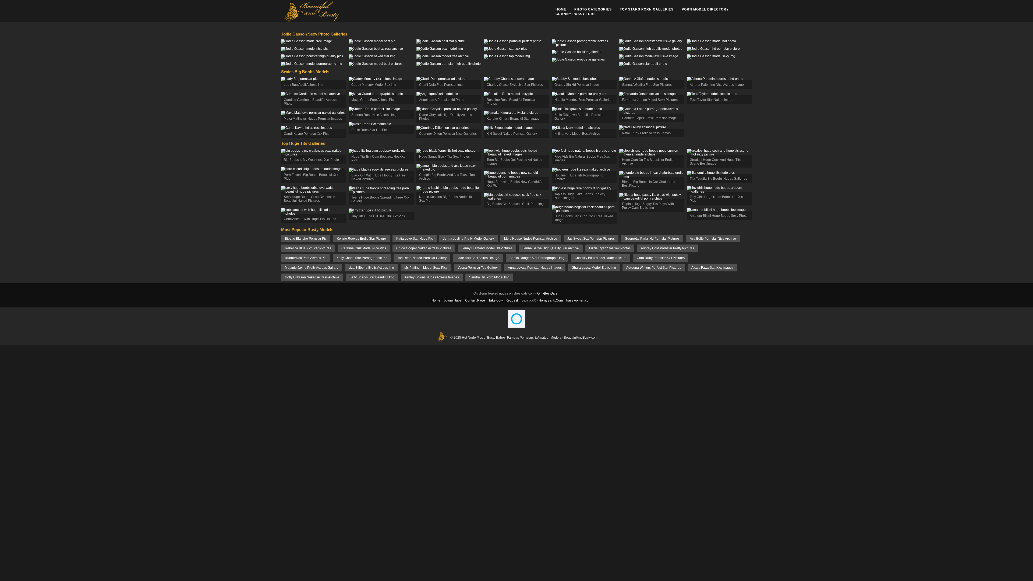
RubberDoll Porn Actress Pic (305, 258)
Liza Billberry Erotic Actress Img (371, 268)
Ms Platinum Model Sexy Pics (425, 268)
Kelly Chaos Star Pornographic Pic (362, 258)
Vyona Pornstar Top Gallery (478, 268)
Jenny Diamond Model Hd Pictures (487, 248)
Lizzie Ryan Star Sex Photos (610, 248)
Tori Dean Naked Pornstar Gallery (422, 258)
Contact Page (475, 300)
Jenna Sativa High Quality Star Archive (551, 248)
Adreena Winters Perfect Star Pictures (653, 268)
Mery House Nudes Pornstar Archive (530, 238)
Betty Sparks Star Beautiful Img (371, 277)
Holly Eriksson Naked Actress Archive (312, 277)
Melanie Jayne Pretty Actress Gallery (311, 268)
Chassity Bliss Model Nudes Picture (601, 258)
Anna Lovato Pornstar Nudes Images (535, 268)
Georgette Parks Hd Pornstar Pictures (652, 238)
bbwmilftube (453, 300)
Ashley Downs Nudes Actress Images (432, 277)
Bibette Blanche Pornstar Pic (306, 238)
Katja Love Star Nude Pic (414, 238)
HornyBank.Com (551, 300)
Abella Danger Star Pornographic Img (537, 258)
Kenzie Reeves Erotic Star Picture (361, 238)
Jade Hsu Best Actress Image (478, 258)
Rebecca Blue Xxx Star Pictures (308, 248)
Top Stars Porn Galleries (647, 9)
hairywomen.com (578, 300)
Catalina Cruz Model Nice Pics (363, 248)
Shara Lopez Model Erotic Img (594, 268)
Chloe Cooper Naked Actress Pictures (423, 248)
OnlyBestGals (547, 293)
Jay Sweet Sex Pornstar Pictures (591, 238)
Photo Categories (593, 9)
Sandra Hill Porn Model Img (489, 277)
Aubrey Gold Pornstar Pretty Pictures (667, 248)
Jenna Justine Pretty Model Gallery (468, 238)
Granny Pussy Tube (576, 14)
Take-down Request (503, 300)
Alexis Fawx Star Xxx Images (712, 268)
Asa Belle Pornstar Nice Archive (713, 238)
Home (561, 9)
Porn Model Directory (705, 9)
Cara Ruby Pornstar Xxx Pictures (661, 258)
